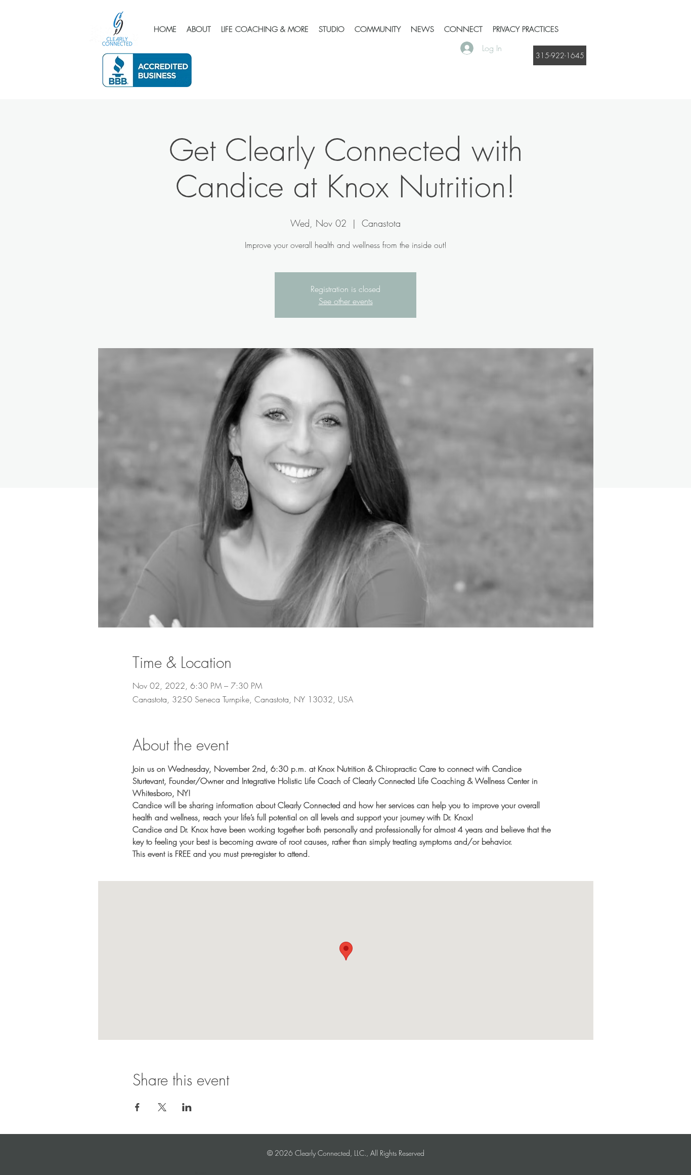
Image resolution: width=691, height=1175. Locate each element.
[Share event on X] (162, 1107)
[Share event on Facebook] (137, 1107)
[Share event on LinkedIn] (187, 1107)
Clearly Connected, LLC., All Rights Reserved (359, 1153)
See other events (346, 301)
